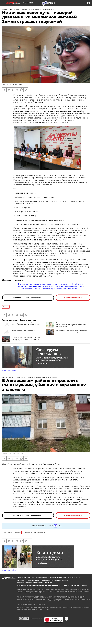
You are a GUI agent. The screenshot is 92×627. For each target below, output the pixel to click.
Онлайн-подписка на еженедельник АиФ (51, 577)
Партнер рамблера (36, 618)
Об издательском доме (25, 577)
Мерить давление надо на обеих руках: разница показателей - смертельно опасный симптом (27, 324)
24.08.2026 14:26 (7, 377)
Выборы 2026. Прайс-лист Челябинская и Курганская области (38, 585)
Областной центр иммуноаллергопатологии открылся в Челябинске (50, 284)
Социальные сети (33, 580)
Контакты (20, 580)
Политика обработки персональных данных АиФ (34, 583)
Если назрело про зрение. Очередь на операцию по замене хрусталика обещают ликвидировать (70, 324)
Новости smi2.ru (9, 370)
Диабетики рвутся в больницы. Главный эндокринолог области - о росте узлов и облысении (26, 339)
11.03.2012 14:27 (7, 9)
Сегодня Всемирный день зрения (23, 330)
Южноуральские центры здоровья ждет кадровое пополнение (47, 289)
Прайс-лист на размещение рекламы (55, 580)
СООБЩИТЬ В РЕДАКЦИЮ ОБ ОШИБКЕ (75, 585)
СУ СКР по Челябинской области (13, 453)
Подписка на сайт (74, 577)
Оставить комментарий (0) (73, 297)
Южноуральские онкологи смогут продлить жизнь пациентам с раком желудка (71, 331)
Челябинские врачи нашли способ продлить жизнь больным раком (50, 286)
